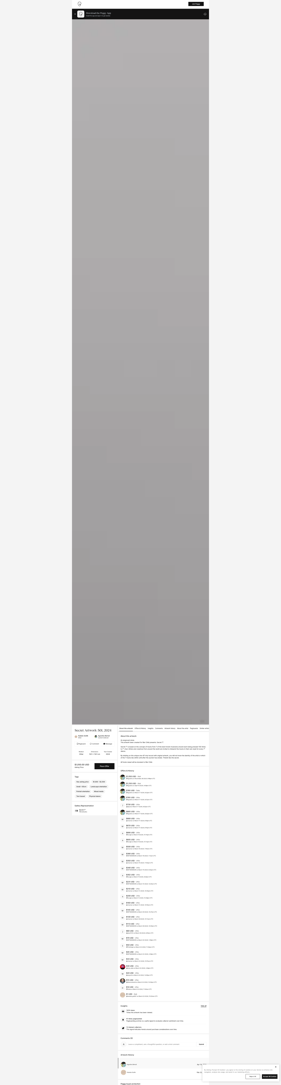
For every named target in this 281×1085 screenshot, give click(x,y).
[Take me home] (79, 4)
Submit (201, 1044)
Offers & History (140, 728)
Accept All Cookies (269, 1076)
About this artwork (126, 728)
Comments (159, 728)
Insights (150, 728)
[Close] (275, 1066)
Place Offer (104, 766)
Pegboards (194, 728)
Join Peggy (196, 4)
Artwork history (170, 728)
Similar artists (204, 728)
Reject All (252, 1076)
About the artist (182, 728)
